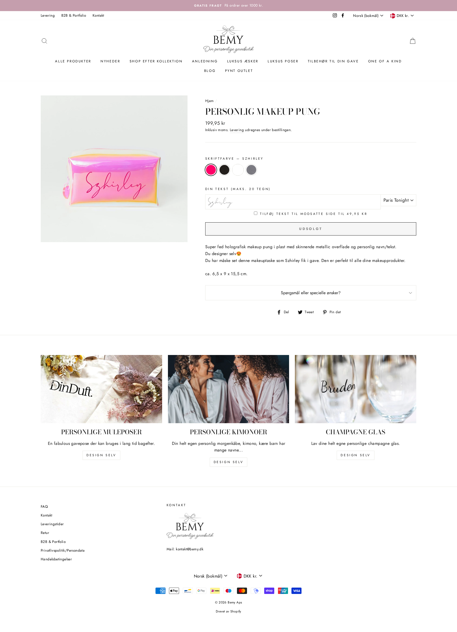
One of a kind (385, 61)
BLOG (210, 70)
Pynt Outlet (239, 70)
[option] (228, 5)
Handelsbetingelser (56, 559)
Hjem (209, 100)
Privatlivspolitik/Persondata (63, 550)
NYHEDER (110, 61)
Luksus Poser (283, 61)
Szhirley (211, 170)
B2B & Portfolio (73, 15)
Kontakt (98, 15)
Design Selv (356, 455)
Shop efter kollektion (156, 61)
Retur (45, 532)
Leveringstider (52, 524)
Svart (224, 170)
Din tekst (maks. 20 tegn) (238, 189)
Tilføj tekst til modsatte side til (313, 213)
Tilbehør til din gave (333, 61)
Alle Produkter (73, 61)
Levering (48, 15)
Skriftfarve (234, 158)
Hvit (238, 170)
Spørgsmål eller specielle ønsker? (311, 293)
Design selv (101, 455)
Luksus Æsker (242, 61)
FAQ (44, 506)
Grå (251, 170)
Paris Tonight (396, 200)
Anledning (205, 61)
